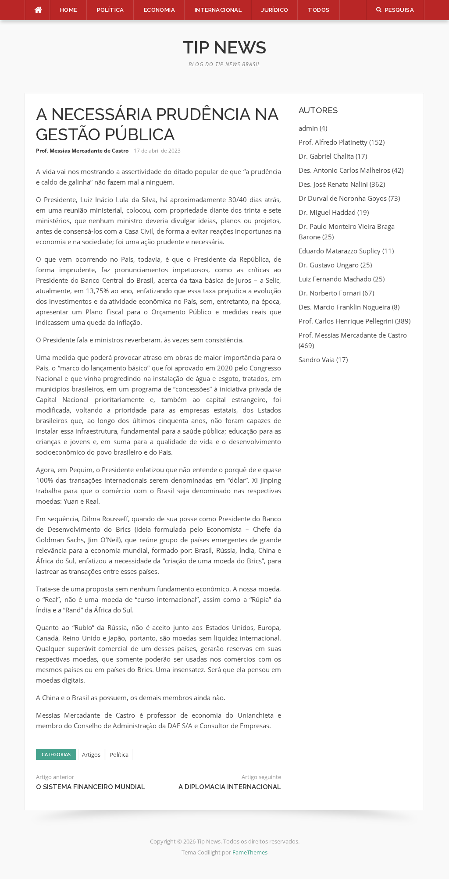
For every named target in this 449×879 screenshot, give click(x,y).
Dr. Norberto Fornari (330, 292)
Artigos (91, 754)
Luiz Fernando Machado (335, 278)
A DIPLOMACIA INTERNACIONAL (229, 787)
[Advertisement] (356, 430)
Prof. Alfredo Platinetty (333, 142)
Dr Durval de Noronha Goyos (343, 198)
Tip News (224, 47)
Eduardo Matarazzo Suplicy (340, 250)
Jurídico (274, 10)
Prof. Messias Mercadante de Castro (82, 150)
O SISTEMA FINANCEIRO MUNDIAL (90, 787)
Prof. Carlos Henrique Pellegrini (346, 321)
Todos (318, 10)
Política (110, 10)
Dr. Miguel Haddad (327, 212)
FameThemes (249, 852)
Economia (159, 10)
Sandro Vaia (317, 359)
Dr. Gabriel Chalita (326, 156)
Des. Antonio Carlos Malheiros (344, 170)
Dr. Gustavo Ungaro (329, 264)
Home (68, 10)
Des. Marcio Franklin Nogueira (344, 306)
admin (308, 128)
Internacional (218, 10)
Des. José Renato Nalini (333, 184)
